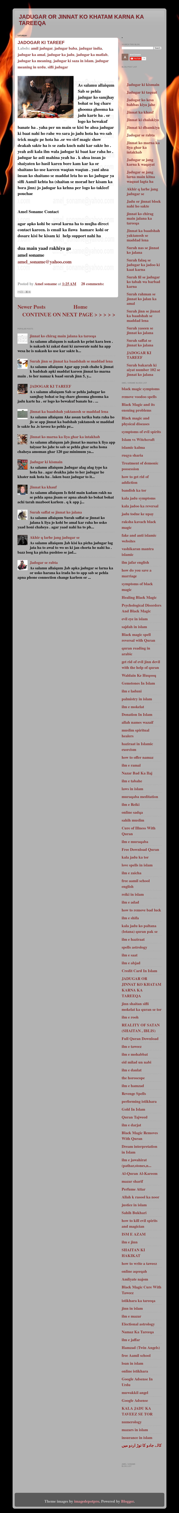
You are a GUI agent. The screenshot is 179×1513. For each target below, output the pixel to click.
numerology (132, 1422)
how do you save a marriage (136, 573)
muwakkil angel (135, 1392)
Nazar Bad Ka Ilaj (137, 773)
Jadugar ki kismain (46, 462)
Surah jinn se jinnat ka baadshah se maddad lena (71, 361)
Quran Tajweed (135, 1117)
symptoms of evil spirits (141, 431)
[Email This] (18, 291)
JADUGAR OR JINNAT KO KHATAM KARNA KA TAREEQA (141, 987)
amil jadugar (41, 48)
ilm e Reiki (131, 804)
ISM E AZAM (134, 1234)
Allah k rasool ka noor (140, 1197)
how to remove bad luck (141, 910)
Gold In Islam (133, 1109)
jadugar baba (65, 48)
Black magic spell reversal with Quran (138, 637)
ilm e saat (129, 955)
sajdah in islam (134, 626)
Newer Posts (31, 307)
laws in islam (132, 789)
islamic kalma (133, 447)
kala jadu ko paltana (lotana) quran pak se (140, 928)
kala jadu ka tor (135, 857)
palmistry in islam (137, 699)
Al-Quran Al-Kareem (139, 1173)
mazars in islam (135, 1430)
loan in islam (132, 1363)
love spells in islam (137, 865)
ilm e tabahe (132, 781)
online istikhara (135, 1371)
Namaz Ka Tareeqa (138, 1332)
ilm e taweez (132, 1046)
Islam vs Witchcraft (138, 439)
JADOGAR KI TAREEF (41, 42)
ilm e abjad (131, 963)
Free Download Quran (140, 849)
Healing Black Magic (139, 597)
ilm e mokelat (133, 707)
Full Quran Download (140, 1038)
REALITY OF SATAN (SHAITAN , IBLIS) (141, 1028)
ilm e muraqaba (135, 841)
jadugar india (90, 48)
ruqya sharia (132, 455)
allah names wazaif (137, 722)
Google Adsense (135, 1400)
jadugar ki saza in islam (73, 61)
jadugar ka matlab (92, 54)
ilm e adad (130, 902)
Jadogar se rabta (44, 562)
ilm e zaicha (131, 873)
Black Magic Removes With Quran (140, 1135)
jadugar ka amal (31, 54)
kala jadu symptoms (139, 498)
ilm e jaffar (131, 1340)
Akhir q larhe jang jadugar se (55, 537)
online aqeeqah (134, 1271)
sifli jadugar (58, 67)
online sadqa (132, 812)
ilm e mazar (131, 1316)
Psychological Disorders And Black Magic (141, 608)
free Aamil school (136, 1355)
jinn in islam (132, 1308)
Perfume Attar (133, 1189)
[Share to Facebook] (26, 291)
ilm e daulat (132, 1070)
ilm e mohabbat (135, 1054)
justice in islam (134, 1205)
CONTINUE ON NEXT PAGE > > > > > (68, 314)
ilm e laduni (132, 691)
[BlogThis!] (21, 291)
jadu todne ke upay (138, 514)
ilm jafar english (135, 562)
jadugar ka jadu (60, 54)
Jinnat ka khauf (43, 487)
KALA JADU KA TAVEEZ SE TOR (137, 1411)
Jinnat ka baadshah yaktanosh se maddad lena (69, 411)
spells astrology (134, 947)
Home (80, 307)
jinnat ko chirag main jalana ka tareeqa (63, 336)
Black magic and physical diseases (135, 421)
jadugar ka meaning (34, 61)
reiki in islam (133, 894)
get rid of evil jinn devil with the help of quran (141, 664)
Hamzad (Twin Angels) (141, 1347)
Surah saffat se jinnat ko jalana (56, 512)
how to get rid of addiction (135, 479)
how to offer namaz (137, 757)
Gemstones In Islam (138, 683)
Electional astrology (138, 1324)
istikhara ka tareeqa (138, 1300)
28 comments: (92, 284)
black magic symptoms (141, 389)
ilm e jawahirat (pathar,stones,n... (136, 1162)
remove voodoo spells (139, 396)
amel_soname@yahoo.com (45, 261)
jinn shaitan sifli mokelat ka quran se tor (142, 1006)
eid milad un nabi (136, 1062)
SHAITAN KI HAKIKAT (133, 1252)
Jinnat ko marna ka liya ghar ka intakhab (65, 437)
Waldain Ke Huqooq (139, 675)
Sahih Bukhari (134, 1213)
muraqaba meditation (140, 796)
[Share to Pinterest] (29, 291)
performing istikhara (139, 1101)
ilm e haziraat (133, 939)
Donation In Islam (137, 714)
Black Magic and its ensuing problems (138, 407)
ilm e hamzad (133, 1085)
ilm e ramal (131, 765)
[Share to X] (24, 291)
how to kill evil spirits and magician (139, 1223)
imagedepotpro (86, 1501)
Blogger (127, 1501)
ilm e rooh (130, 1017)
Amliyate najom (135, 1279)
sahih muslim (133, 820)
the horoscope (133, 1078)
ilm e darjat (131, 1125)
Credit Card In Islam (139, 971)
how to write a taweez (139, 1263)
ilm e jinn (130, 1242)
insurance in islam (137, 1437)
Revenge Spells (134, 1093)
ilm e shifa (130, 918)
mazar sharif (132, 1181)
